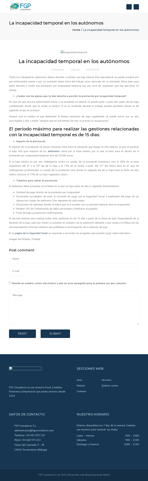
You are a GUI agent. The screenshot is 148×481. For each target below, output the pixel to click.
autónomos (54, 151)
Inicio (79, 380)
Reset (22, 333)
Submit (55, 333)
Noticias (81, 385)
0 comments (57, 69)
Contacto (81, 391)
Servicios (106, 380)
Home (76, 30)
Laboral (75, 69)
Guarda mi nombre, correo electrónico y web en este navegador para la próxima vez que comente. (69, 283)
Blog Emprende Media (97, 474)
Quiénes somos (110, 385)
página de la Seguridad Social (31, 233)
